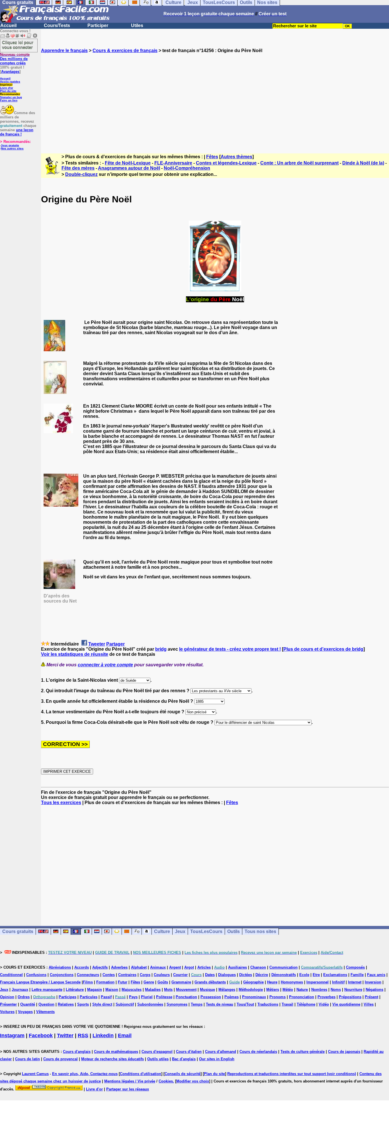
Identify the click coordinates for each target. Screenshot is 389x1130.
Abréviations (60, 967)
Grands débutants (210, 982)
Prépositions (350, 997)
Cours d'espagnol (157, 1051)
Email (125, 1035)
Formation (105, 982)
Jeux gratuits (10, 145)
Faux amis (376, 975)
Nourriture (353, 989)
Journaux (20, 989)
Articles (204, 967)
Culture (162, 931)
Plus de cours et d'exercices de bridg (323, 649)
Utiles (137, 25)
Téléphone (306, 1004)
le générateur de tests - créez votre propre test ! (230, 649)
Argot (189, 967)
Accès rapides (10, 81)
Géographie (253, 982)
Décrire (261, 975)
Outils (233, 931)
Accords (81, 967)
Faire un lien (8, 100)
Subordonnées (150, 1004)
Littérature (75, 989)
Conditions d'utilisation (140, 1074)
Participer (97, 25)
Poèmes (231, 997)
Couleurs (162, 975)
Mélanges (226, 989)
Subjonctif (125, 1004)
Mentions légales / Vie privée (129, 1081)
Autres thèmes (236, 156)
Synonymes (177, 1004)
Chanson (258, 967)
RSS (83, 1035)
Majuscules (132, 989)
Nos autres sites (12, 148)
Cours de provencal (60, 1059)
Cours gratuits (17, 931)
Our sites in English (216, 1059)
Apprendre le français (64, 50)
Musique (207, 989)
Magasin (94, 989)
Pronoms (277, 997)
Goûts (162, 982)
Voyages (25, 1012)
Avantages (10, 71)
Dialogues (227, 975)
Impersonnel (317, 982)
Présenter (8, 1004)
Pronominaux (254, 997)
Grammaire (181, 982)
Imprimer (6, 84)
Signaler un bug (11, 97)
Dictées (245, 975)
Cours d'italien (189, 1051)
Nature (302, 989)
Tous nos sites (260, 931)
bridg (161, 649)
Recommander (10, 94)
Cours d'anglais (77, 1051)
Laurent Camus (35, 1074)
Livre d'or (6, 87)
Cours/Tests (57, 25)
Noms (336, 989)
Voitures (7, 1012)
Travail (287, 1004)
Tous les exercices (61, 802)
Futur (122, 982)
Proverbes (326, 997)
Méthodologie (251, 989)
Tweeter (96, 644)
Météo (287, 989)
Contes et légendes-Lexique (226, 163)
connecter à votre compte (105, 664)
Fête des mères (78, 168)
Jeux (180, 931)
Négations (374, 989)
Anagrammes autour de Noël (129, 168)
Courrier (180, 975)
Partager (115, 644)
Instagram (12, 1035)
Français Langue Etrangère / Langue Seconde (40, 982)
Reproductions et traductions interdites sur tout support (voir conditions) (291, 1074)
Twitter (65, 1035)
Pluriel (147, 997)
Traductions (267, 1004)
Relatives (66, 1004)
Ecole (304, 975)
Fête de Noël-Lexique (128, 163)
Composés (355, 967)
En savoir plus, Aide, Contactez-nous (85, 1074)
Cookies (166, 1081)
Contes (109, 975)
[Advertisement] (215, 98)
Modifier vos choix (192, 1081)
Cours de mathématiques (116, 1051)
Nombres (319, 989)
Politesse (164, 997)
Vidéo (324, 1004)
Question (46, 1004)
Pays (133, 997)
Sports (83, 1004)
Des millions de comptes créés (15, 58)
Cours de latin (27, 1059)
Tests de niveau (219, 1004)
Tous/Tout (245, 1004)
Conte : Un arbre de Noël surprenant (299, 163)
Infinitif (338, 982)
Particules (88, 997)
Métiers (272, 989)
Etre (316, 975)
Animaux (158, 967)
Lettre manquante (47, 989)
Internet (354, 982)
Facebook (41, 1035)
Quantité (27, 1004)
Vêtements (45, 1012)
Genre (149, 982)
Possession (210, 997)
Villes (369, 1004)
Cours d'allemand (220, 1051)
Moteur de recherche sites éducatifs (112, 1059)
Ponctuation (186, 997)
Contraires (127, 975)
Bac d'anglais (184, 1059)
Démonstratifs (283, 975)
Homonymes (292, 982)
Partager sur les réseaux (127, 1089)
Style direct (102, 1004)
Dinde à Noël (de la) (363, 163)
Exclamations (335, 975)
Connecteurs (88, 975)
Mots (168, 989)
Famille (357, 975)
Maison (111, 989)
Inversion (373, 982)
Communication (283, 967)
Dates (210, 975)
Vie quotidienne (346, 1004)
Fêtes (212, 156)
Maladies (153, 989)
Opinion (7, 997)
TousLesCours (206, 931)
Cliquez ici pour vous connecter (17, 45)
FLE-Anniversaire (173, 163)
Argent (175, 967)
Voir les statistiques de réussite (74, 654)
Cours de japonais (344, 1051)
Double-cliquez (81, 174)
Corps (145, 975)
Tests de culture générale (303, 1051)
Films (88, 982)
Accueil (8, 25)
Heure (272, 982)
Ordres (24, 997)
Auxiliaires (237, 967)
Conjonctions (61, 975)
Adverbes (119, 967)
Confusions (36, 975)
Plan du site (8, 91)
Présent (371, 997)
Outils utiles (158, 1059)
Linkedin (103, 1035)
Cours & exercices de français (125, 50)
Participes (67, 997)
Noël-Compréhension (187, 168)
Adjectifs (100, 967)
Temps (196, 1004)
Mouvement (186, 989)
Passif (106, 997)
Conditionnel (11, 975)
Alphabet (139, 967)
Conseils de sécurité (182, 1074)
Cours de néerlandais (258, 1051)
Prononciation (301, 997)
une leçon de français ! (16, 132)
